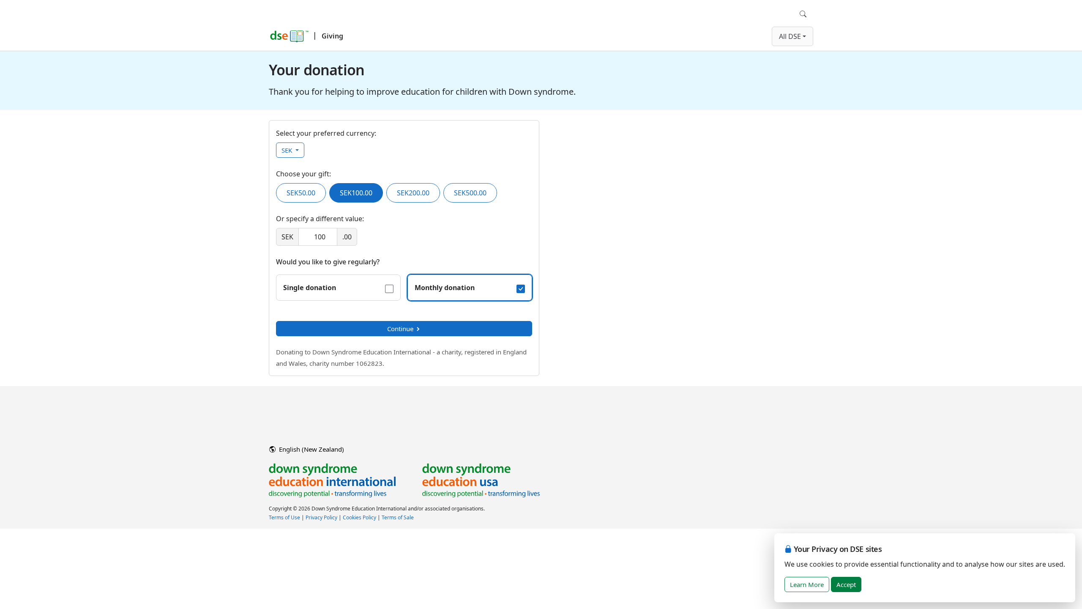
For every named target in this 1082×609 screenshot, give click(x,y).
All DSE (790, 36)
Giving (332, 36)
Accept (846, 584)
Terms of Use (284, 517)
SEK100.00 (356, 193)
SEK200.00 (413, 193)
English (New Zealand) (310, 449)
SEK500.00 (470, 193)
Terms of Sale (398, 517)
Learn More (807, 584)
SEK (287, 150)
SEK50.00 (301, 193)
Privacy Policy (321, 517)
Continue (400, 328)
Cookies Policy (359, 517)
